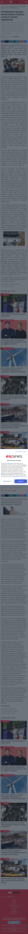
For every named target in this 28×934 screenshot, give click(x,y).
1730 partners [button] (10, 463)
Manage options (7, 481)
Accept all (20, 481)
